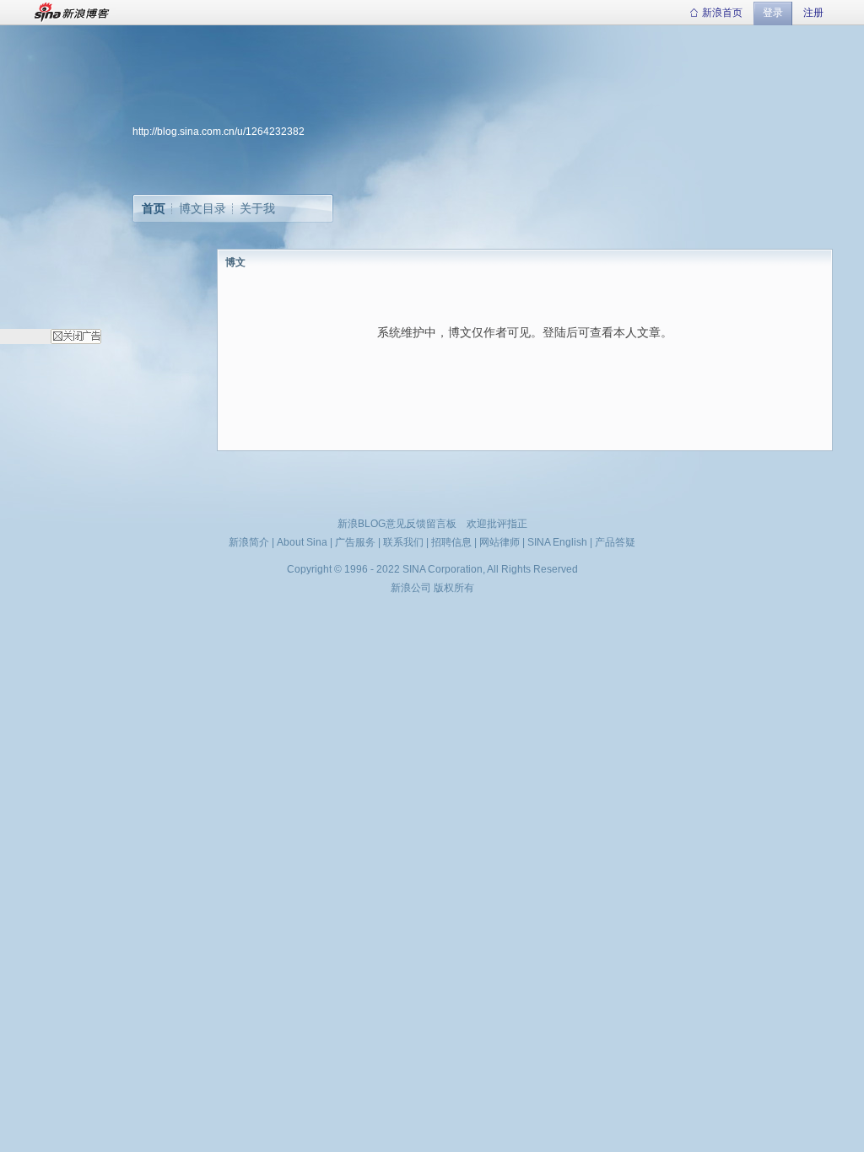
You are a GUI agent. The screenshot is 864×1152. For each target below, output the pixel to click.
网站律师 (499, 542)
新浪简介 (249, 542)
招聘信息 (451, 542)
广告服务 (355, 542)
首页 (153, 208)
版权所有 (454, 588)
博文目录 (202, 208)
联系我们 (403, 542)
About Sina (302, 542)
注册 (813, 13)
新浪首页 (722, 13)
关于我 (257, 208)
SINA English (557, 542)
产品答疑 (615, 542)
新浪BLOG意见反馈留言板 (397, 524)
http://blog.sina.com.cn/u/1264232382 (218, 131)
